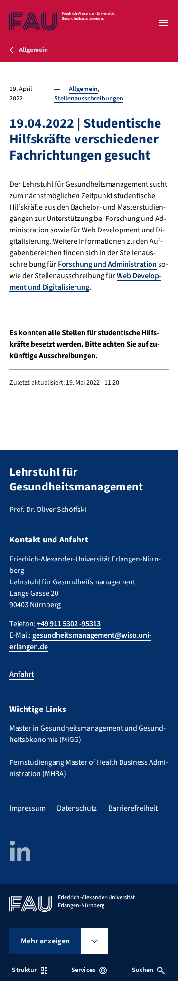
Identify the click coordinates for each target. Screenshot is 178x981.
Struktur (24, 970)
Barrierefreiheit (133, 808)
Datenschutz (77, 808)
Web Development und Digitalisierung (85, 281)
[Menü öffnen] (163, 22)
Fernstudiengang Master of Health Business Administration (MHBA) (88, 768)
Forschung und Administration (107, 264)
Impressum (27, 808)
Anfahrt (21, 674)
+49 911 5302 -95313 (69, 624)
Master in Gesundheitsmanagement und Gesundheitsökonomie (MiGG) (87, 734)
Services (83, 970)
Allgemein (83, 89)
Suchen (143, 970)
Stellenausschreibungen (88, 98)
